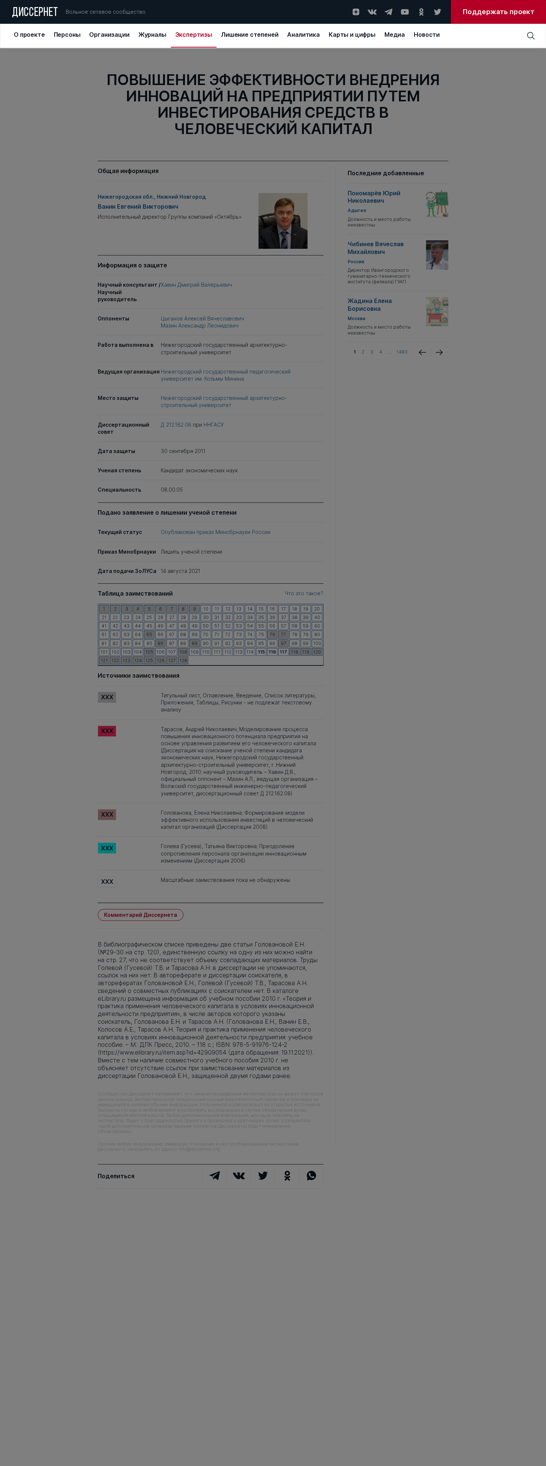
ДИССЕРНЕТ (35, 13)
